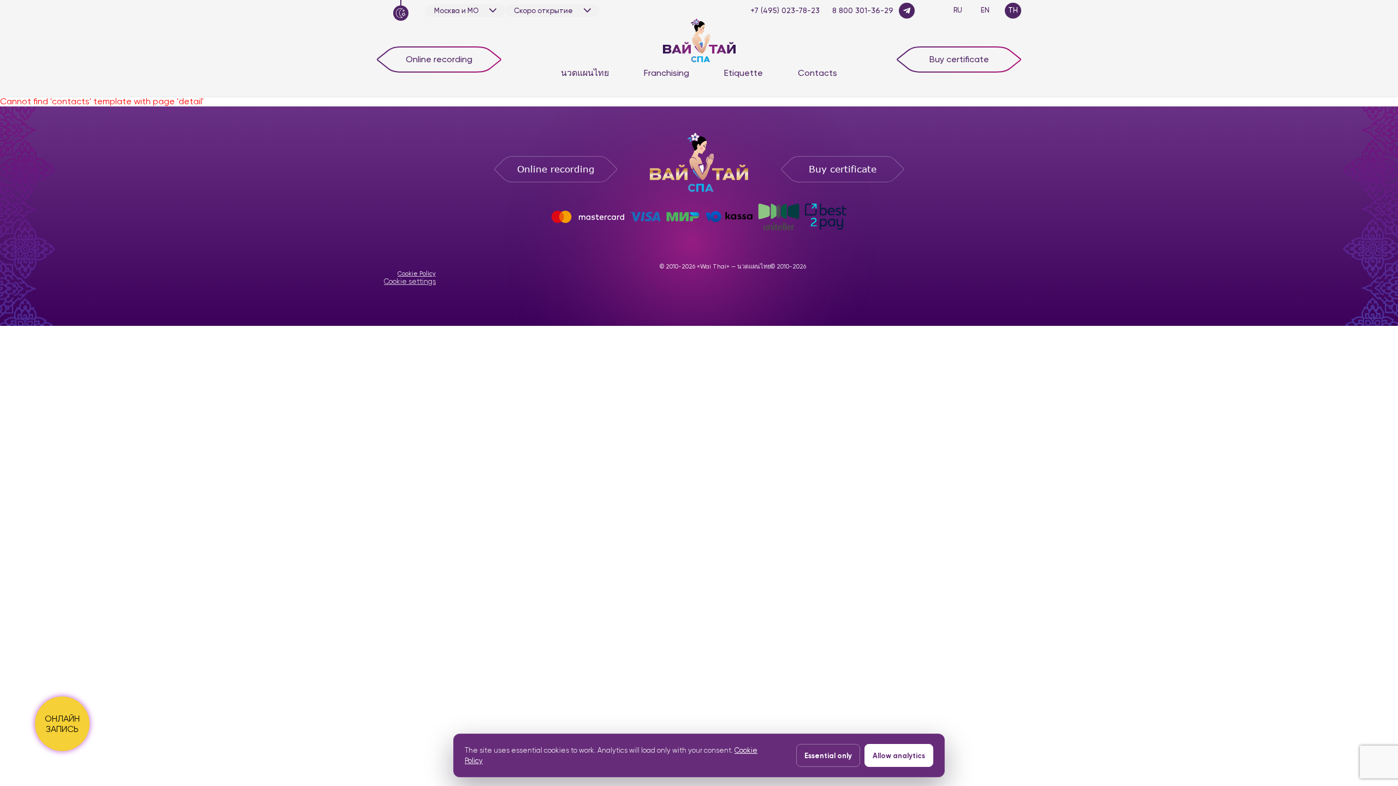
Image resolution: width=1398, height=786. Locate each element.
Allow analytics (899, 756)
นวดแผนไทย (585, 73)
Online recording (439, 59)
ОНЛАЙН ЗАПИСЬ (62, 723)
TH (1013, 10)
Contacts (817, 73)
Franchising (666, 73)
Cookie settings (410, 281)
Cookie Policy (417, 273)
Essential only (828, 756)
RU (957, 10)
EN (985, 10)
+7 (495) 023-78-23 (785, 10)
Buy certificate (959, 59)
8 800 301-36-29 (862, 10)
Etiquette (743, 73)
